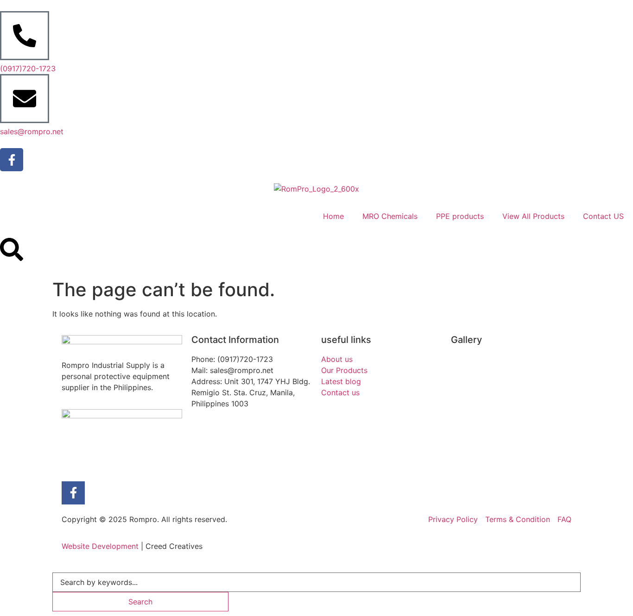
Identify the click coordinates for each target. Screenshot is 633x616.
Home (333, 216)
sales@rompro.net (31, 131)
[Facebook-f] (11, 159)
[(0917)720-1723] (24, 35)
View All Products (533, 216)
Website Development (100, 546)
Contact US (603, 216)
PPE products (460, 216)
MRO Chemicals (390, 216)
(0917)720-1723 (28, 68)
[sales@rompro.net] (24, 98)
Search (140, 601)
